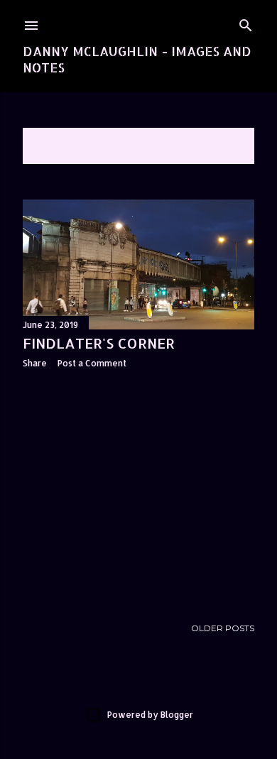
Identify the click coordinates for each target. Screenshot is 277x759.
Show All (216, 146)
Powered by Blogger (150, 714)
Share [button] (35, 363)
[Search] (245, 22)
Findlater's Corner (99, 343)
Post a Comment (92, 363)
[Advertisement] (138, 492)
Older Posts (222, 628)
